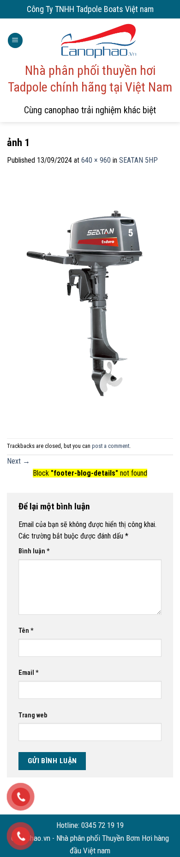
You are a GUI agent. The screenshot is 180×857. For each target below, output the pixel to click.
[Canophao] (98, 40)
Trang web (32, 715)
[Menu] (15, 40)
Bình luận (34, 551)
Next (18, 461)
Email (28, 673)
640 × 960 (96, 160)
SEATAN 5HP (138, 160)
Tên (26, 631)
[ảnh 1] (90, 301)
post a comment (110, 445)
